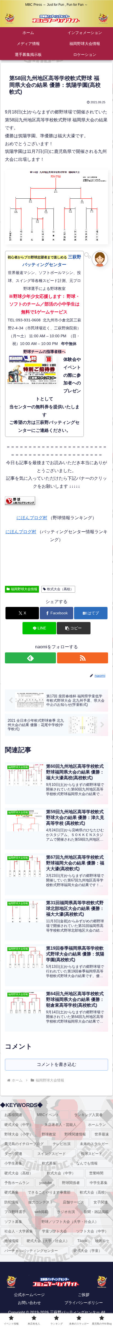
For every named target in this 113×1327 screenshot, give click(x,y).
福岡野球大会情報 (24, 589)
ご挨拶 (83, 1294)
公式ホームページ (29, 1294)
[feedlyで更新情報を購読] (30, 657)
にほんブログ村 (31, 517)
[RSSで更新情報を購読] (82, 657)
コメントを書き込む (56, 1064)
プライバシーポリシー (83, 1302)
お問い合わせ (29, 1302)
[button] (73, 628)
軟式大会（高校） (60, 589)
